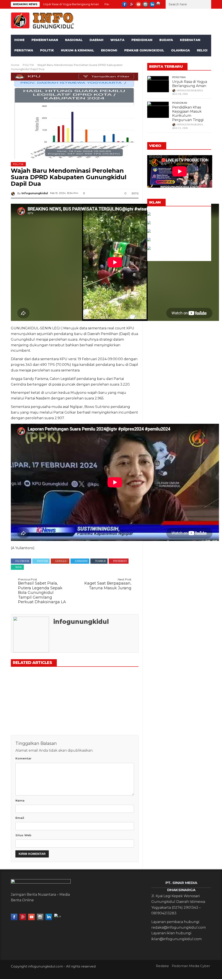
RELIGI (202, 50)
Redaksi (162, 966)
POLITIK (47, 50)
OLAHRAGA (180, 50)
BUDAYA (166, 40)
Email (19, 818)
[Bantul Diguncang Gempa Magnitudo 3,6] (118, 685)
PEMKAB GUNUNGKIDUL (144, 50)
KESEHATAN (190, 40)
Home (19, 40)
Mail (18, 567)
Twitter (42, 561)
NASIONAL (74, 40)
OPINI (19, 61)
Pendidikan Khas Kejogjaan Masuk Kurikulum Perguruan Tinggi (188, 113)
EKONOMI (109, 50)
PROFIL (37, 61)
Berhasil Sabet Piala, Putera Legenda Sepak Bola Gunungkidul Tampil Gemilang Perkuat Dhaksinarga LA (42, 591)
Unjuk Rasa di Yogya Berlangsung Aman (71, 4)
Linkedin (81, 561)
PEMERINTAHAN (44, 40)
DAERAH (96, 40)
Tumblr (100, 561)
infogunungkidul (34, 193)
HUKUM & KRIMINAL (77, 50)
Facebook (22, 561)
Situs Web (23, 835)
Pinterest (120, 561)
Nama (19, 800)
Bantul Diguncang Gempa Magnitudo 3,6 (116, 706)
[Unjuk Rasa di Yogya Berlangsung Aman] (30, 685)
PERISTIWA (23, 50)
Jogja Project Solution (43, 971)
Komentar (23, 758)
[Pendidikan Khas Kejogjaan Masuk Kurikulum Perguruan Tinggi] (74, 685)
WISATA (117, 40)
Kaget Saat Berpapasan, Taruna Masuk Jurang (107, 584)
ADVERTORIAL (62, 61)
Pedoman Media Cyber (191, 966)
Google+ (61, 561)
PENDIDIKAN (141, 40)
